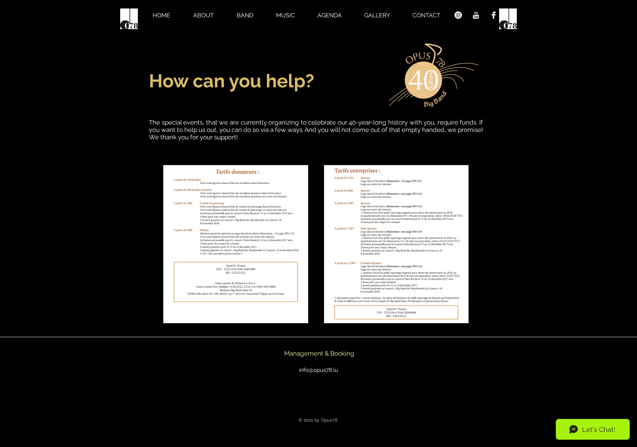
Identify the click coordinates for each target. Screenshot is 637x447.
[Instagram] (458, 15)
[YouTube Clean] (476, 15)
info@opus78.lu (318, 370)
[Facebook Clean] (493, 15)
